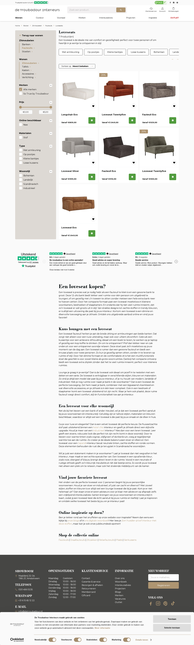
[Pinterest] (165, 603)
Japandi (82, 443)
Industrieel (29, 188)
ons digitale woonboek (97, 520)
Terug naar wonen (32, 35)
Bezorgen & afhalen (92, 585)
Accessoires (28, 74)
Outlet (118, 602)
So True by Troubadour (36, 93)
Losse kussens (30, 163)
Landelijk (28, 180)
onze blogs (73, 520)
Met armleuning (32, 150)
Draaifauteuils (77, 540)
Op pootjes (29, 154)
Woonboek (121, 581)
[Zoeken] (121, 10)
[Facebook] (150, 603)
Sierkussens (130, 540)
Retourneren (89, 588)
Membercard (89, 592)
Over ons (119, 578)
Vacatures (120, 599)
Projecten (130, 18)
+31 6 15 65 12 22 (26, 600)
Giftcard (86, 595)
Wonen (18, 18)
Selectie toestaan (172, 628)
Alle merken (29, 89)
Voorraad (61, 18)
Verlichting (28, 77)
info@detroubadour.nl (30, 611)
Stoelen (26, 51)
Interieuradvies (106, 18)
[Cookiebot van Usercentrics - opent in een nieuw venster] (17, 640)
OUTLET (174, 18)
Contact (86, 578)
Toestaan (172, 619)
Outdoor (40, 18)
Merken (82, 18)
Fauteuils (27, 48)
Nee (25, 125)
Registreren (163, 585)
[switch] (77, 640)
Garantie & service (91, 581)
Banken (26, 44)
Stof (25, 137)
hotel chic (98, 427)
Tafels (25, 66)
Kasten (25, 70)
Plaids (119, 540)
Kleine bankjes (31, 158)
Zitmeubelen (29, 63)
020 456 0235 (25, 589)
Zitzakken (92, 540)
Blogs (118, 592)
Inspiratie (153, 18)
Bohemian (28, 175)
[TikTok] (172, 603)
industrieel (98, 430)
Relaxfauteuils (106, 540)
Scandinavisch (30, 184)
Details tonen (142, 640)
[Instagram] (158, 603)
